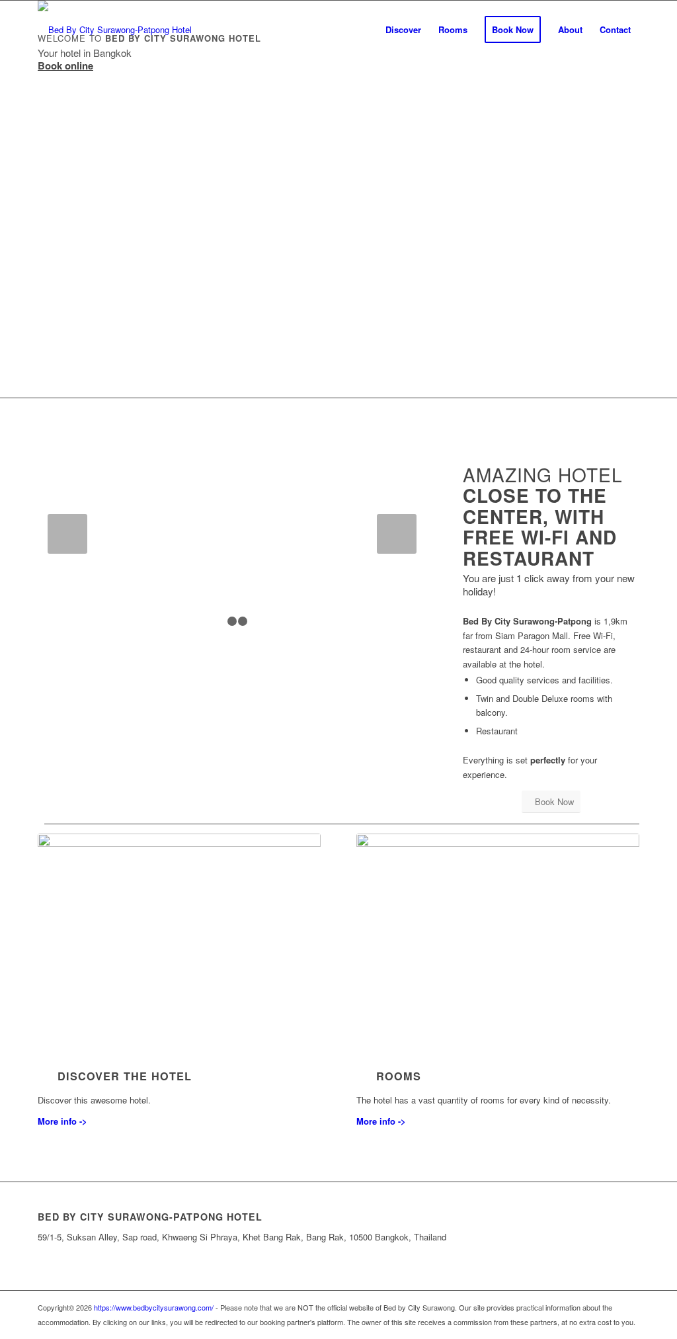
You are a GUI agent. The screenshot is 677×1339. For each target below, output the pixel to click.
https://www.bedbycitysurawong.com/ (154, 1307)
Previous (67, 534)
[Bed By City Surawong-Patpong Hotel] (115, 30)
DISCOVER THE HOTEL (125, 1076)
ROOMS (398, 1076)
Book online (65, 65)
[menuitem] (403, 30)
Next (397, 534)
